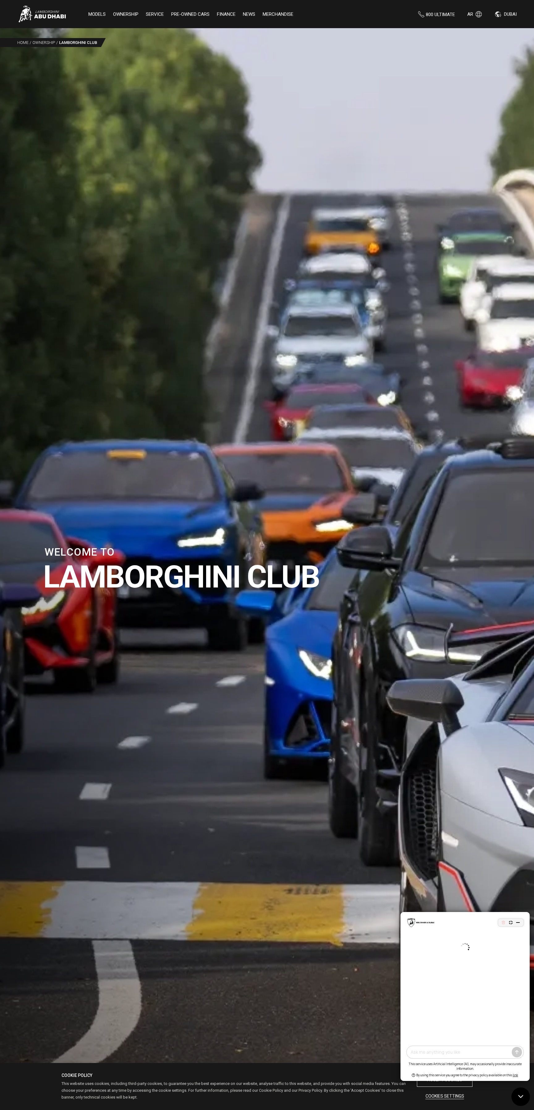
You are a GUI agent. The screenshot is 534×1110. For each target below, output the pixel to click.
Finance (226, 14)
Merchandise (278, 14)
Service (155, 14)
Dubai (510, 14)
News (249, 14)
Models (97, 14)
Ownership (125, 14)
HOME (22, 42)
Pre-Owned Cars (190, 14)
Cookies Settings (445, 1096)
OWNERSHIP (43, 42)
